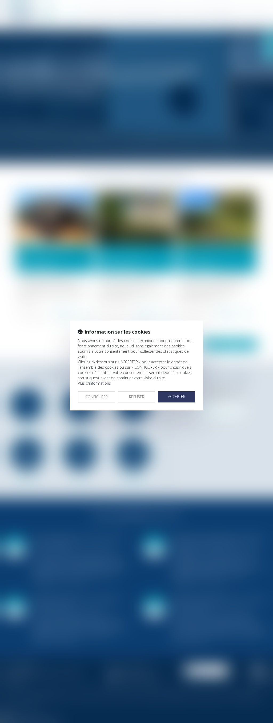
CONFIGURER (96, 396)
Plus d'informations (94, 383)
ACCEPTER (176, 396)
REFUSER (136, 396)
